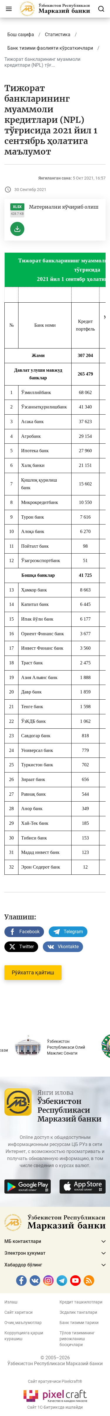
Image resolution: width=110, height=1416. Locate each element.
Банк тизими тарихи (79, 1322)
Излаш (10, 1302)
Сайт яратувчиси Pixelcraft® (55, 1381)
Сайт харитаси (18, 1312)
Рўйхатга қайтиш (33, 972)
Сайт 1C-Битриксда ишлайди (55, 1407)
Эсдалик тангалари (78, 1312)
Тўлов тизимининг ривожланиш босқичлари (77, 1338)
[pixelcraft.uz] (55, 1395)
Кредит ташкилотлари (81, 1302)
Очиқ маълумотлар (23, 1322)
